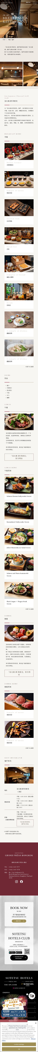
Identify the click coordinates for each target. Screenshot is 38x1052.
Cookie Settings (19, 1044)
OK (19, 1049)
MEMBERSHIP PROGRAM (19, 957)
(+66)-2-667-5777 (14, 867)
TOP (4, 40)
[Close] (36, 1023)
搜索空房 (28, 2)
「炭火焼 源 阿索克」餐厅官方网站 (25, 823)
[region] (19, 1036)
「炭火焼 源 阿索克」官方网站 (19, 457)
